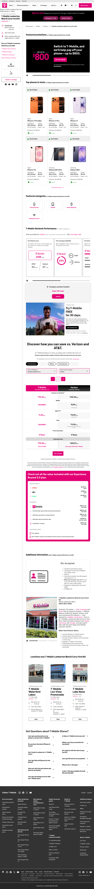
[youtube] (13, 84)
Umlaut (42, 234)
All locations (29, 26)
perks (61, 611)
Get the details (60, 59)
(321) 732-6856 (80, 704)
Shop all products (58, 187)
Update (58, 296)
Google (72, 623)
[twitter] (9, 84)
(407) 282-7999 (36, 706)
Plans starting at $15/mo (8, 58)
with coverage (81, 609)
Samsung (62, 623)
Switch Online (66, 18)
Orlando (45, 26)
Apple (87, 621)
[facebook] (6, 84)
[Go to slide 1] (33, 76)
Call (11, 73)
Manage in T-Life (51, 18)
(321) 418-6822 (58, 706)
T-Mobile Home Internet (8, 48)
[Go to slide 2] (53, 76)
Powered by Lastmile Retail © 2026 (47, 886)
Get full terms (57, 66)
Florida (38, 26)
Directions (11, 65)
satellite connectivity (75, 617)
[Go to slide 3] (72, 76)
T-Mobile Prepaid (6, 52)
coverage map (75, 234)
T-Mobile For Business (8, 55)
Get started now (72, 327)
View (36, 719)
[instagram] (16, 84)
